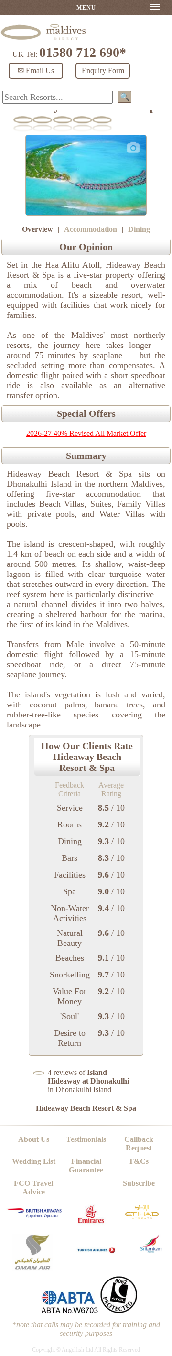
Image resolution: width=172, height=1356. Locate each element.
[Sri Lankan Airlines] (151, 1250)
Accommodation (90, 229)
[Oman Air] (32, 1268)
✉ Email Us (36, 70)
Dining (139, 229)
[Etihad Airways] (142, 1221)
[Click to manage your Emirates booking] (91, 1225)
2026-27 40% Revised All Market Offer (86, 433)
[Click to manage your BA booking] (35, 1216)
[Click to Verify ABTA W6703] (69, 1311)
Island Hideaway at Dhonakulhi (88, 1076)
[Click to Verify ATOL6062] (119, 1311)
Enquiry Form (103, 70)
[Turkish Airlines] (97, 1257)
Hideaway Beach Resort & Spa (86, 1108)
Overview (37, 229)
